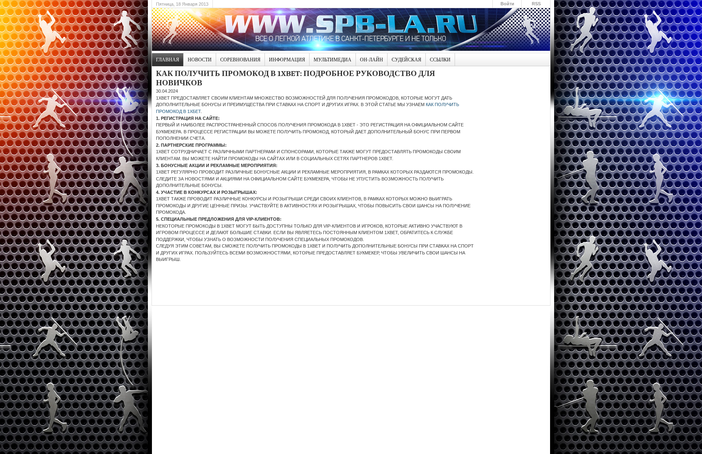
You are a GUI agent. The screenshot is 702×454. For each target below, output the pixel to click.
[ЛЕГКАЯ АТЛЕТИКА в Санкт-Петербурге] (351, 29)
